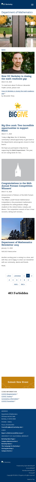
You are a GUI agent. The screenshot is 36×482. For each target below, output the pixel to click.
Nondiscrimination (28, 470)
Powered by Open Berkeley (25, 466)
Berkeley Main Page (8, 439)
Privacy (31, 473)
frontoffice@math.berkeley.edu (12, 427)
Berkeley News (7, 444)
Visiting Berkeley (8, 448)
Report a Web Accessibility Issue (12, 433)
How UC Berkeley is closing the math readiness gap (16, 77)
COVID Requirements (10, 394)
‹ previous (18, 276)
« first (9, 276)
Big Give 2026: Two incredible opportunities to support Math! (18, 128)
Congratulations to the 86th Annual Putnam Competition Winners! (17, 186)
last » (23, 284)
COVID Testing (7, 396)
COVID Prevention (8, 401)
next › (17, 284)
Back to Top (31, 479)
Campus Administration (10, 441)
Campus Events (7, 451)
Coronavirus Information (10, 399)
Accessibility (30, 468)
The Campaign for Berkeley (11, 446)
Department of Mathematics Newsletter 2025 (17, 243)
